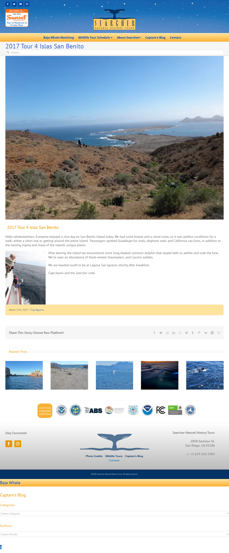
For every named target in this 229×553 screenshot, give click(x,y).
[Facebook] (8, 443)
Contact (114, 460)
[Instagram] (17, 443)
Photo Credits (94, 456)
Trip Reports (37, 309)
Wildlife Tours (114, 456)
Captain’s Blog (134, 456)
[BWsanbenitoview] (114, 138)
